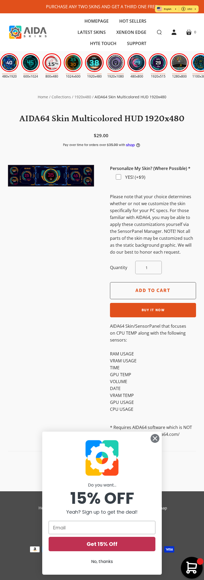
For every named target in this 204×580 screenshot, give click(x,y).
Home (43, 96)
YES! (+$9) (135, 177)
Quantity (118, 267)
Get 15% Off (102, 544)
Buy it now (153, 310)
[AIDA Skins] (28, 32)
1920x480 (82, 96)
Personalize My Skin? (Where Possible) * (150, 168)
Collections (61, 96)
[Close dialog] (155, 438)
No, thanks (102, 561)
